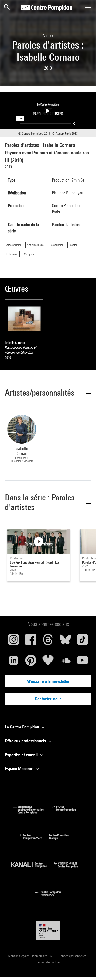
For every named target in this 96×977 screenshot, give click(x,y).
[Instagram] (13, 641)
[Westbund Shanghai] (69, 869)
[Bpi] (32, 812)
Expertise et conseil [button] (22, 754)
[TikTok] (82, 641)
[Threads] (48, 641)
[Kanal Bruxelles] (32, 869)
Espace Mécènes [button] (19, 768)
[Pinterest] (30, 662)
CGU (53, 956)
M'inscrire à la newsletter (48, 681)
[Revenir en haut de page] (84, 965)
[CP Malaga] (62, 840)
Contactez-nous (48, 698)
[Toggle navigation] (88, 7)
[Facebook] (30, 641)
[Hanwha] (48, 897)
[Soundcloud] (65, 662)
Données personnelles (73, 956)
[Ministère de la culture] (48, 930)
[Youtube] (82, 662)
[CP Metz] (34, 840)
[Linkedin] (13, 662)
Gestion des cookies (48, 962)
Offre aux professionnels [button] (26, 740)
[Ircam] (67, 812)
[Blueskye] (65, 641)
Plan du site (40, 956)
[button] (48, 393)
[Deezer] (48, 662)
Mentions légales (19, 956)
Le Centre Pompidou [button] (22, 726)
